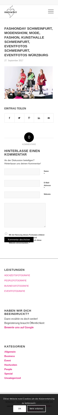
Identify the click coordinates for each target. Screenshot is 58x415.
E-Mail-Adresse (47, 185)
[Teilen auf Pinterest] (29, 118)
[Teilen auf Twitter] (19, 118)
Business (9, 356)
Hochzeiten (10, 364)
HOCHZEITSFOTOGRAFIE (17, 275)
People (8, 369)
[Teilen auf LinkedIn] (39, 118)
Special (8, 373)
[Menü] (49, 11)
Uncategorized (12, 378)
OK (19, 409)
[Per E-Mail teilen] (48, 118)
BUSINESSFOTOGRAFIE (16, 286)
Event (7, 360)
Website (47, 194)
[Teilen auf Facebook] (9, 118)
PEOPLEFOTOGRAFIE (15, 280)
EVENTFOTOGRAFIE (14, 291)
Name (46, 172)
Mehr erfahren (36, 409)
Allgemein (10, 351)
